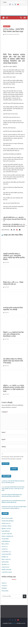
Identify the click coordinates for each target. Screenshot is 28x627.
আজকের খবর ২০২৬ (7, 26)
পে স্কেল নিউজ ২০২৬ (6, 551)
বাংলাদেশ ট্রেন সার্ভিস (6, 554)
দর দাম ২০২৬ (5, 546)
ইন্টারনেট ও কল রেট (6, 528)
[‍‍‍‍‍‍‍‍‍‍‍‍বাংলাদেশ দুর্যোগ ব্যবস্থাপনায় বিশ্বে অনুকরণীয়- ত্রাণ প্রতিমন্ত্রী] (14, 292)
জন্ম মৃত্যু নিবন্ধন (5, 539)
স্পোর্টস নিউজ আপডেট (7, 572)
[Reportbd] (3, 17)
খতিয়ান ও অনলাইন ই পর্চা (7, 536)
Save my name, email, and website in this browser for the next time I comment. (12, 458)
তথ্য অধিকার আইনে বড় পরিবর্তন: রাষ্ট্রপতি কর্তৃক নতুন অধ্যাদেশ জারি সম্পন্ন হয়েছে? (13, 361)
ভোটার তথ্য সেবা (5, 567)
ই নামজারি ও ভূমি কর (6, 526)
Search (24, 596)
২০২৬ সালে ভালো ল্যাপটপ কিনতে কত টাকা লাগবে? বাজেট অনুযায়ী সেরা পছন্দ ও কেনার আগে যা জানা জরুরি (13, 489)
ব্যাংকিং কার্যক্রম (5, 562)
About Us (4, 583)
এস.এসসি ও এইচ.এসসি (7, 533)
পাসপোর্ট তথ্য (4, 549)
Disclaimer (4, 588)
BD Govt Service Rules (7, 518)
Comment (5, 412)
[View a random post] (24, 17)
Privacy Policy (5, 590)
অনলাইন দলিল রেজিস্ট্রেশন (8, 521)
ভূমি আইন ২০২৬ (5, 564)
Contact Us (4, 585)
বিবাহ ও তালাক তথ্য (6, 559)
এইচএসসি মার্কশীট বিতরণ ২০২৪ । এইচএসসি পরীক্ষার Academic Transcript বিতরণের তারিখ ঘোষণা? (14, 219)
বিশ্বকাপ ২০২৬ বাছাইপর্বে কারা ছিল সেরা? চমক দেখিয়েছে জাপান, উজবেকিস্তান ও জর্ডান (13, 334)
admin (12, 34)
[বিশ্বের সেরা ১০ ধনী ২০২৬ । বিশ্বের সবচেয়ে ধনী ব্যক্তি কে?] (14, 267)
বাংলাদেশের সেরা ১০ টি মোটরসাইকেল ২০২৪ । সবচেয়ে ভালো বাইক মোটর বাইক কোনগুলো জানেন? (14, 225)
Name (4, 432)
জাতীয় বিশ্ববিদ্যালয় (6, 541)
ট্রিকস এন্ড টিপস (5, 544)
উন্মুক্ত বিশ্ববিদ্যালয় (6, 531)
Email (4, 439)
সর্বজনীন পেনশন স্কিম (6, 569)
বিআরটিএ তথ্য (5, 557)
